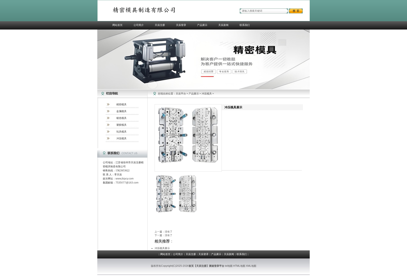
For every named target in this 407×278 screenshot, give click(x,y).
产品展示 (202, 25)
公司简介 (139, 25)
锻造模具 (121, 118)
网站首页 (117, 25)
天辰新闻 (223, 25)
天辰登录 (181, 25)
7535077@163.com (127, 182)
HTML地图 (239, 265)
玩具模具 (121, 131)
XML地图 (251, 265)
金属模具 (121, 111)
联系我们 (245, 25)
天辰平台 (181, 93)
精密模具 (121, 104)
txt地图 (229, 265)
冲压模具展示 (162, 248)
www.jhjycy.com (125, 178)
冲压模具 (121, 138)
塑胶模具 (121, 124)
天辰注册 (160, 25)
